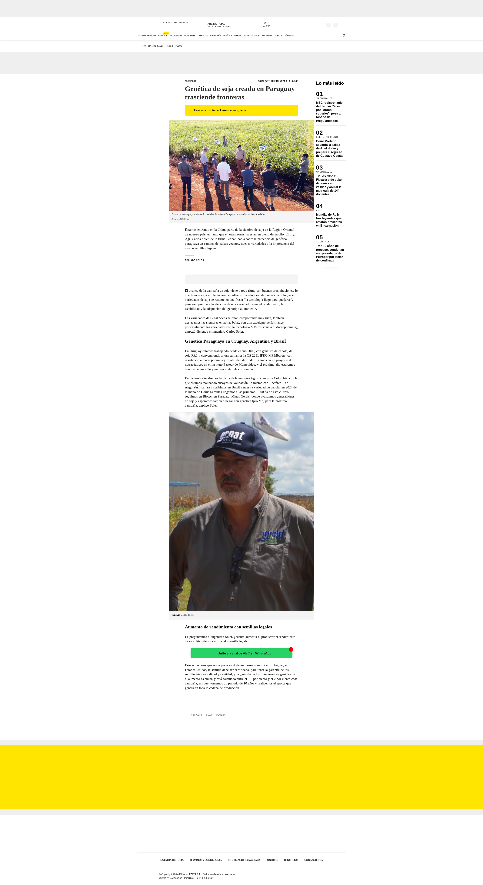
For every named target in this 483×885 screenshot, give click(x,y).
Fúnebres (272, 860)
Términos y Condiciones (206, 860)
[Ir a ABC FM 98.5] (332, 35)
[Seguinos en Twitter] (309, 24)
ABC (148, 24)
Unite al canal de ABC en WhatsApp (244, 653)
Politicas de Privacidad (244, 860)
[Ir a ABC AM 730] (317, 35)
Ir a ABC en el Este (171, 26)
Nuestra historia (172, 860)
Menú (343, 24)
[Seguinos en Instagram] (321, 24)
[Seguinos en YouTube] (315, 24)
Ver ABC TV (226, 24)
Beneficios (291, 860)
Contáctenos (313, 860)
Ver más (331, 108)
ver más (265, 24)
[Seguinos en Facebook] (304, 24)
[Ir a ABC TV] (307, 35)
